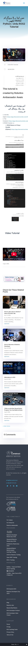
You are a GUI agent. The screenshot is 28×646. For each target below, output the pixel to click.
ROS (8, 263)
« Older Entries (6, 426)
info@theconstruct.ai (11, 480)
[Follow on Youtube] (16, 486)
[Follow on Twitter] (7, 486)
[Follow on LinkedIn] (13, 486)
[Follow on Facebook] (10, 486)
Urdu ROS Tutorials (13, 64)
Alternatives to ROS (9, 377)
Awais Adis (16, 59)
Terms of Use (10, 634)
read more (6, 323)
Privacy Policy (10, 632)
